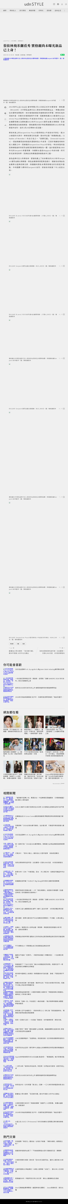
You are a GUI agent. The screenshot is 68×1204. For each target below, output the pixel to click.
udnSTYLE (6, 40)
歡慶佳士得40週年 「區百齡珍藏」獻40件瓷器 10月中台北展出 (37, 1094)
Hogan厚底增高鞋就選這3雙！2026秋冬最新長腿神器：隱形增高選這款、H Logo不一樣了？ (54, 776)
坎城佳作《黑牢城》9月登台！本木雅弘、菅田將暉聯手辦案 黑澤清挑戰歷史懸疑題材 (55, 754)
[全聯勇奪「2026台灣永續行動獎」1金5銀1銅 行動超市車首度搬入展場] (8, 828)
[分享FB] (5, 107)
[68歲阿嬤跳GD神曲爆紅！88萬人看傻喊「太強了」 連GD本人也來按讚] (8, 1171)
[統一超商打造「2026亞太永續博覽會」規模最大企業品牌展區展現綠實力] (8, 846)
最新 (4, 10)
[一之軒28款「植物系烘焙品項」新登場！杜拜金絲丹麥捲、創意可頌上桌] (8, 1068)
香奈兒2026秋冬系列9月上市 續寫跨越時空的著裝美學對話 (35, 688)
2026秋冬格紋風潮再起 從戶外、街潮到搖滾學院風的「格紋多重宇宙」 (40, 697)
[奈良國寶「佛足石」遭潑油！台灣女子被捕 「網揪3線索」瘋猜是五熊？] (8, 1143)
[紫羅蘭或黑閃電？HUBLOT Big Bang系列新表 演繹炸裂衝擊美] (8, 883)
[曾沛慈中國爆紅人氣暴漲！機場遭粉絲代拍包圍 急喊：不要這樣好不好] (8, 976)
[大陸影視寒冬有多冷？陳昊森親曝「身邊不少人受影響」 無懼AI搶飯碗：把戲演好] (8, 1105)
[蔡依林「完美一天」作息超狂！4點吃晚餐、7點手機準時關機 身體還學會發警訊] (8, 1003)
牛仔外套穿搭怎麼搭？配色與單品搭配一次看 (33, 753)
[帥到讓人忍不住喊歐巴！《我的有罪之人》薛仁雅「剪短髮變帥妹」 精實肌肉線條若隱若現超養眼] (8, 1013)
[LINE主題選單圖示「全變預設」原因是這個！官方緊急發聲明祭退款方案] (8, 1040)
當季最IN (20, 40)
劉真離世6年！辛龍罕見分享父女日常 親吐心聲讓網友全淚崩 (37, 1178)
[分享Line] (5, 113)
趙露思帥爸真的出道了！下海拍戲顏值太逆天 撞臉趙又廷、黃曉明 (38, 1150)
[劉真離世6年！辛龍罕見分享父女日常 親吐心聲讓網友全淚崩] (8, 1180)
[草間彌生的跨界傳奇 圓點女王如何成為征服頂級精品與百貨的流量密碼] (8, 939)
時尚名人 (13, 10)
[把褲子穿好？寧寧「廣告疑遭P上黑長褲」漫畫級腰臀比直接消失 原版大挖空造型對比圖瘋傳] (8, 1031)
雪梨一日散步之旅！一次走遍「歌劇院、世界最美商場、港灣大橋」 (39, 1020)
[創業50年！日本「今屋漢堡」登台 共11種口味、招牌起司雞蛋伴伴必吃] (8, 874)
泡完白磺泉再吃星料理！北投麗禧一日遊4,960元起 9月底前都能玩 (39, 862)
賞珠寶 (49, 10)
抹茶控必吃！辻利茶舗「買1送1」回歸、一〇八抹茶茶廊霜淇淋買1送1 (40, 1084)
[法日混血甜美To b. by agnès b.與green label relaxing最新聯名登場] (8, 671)
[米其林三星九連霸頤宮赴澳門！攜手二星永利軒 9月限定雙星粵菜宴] (8, 911)
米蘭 (18, 643)
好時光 (41, 10)
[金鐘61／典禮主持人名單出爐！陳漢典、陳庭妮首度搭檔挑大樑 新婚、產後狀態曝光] (8, 929)
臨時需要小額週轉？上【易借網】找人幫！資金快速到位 (12, 754)
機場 (24, 643)
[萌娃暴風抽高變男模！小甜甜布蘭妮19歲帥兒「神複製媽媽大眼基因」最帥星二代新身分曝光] (8, 994)
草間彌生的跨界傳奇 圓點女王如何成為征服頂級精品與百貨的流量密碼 (40, 936)
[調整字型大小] (5, 125)
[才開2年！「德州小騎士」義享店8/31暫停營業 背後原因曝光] (8, 855)
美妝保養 (32, 10)
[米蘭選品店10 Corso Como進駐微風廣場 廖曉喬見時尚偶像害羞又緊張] (8, 818)
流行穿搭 (22, 10)
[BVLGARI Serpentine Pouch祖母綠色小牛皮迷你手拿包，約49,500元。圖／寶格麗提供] (37, 614)
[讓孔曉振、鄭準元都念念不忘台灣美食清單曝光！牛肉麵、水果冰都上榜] (8, 920)
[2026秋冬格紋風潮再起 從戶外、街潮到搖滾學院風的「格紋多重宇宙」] (8, 699)
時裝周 (11, 643)
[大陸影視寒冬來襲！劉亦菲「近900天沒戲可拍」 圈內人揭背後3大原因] (8, 1162)
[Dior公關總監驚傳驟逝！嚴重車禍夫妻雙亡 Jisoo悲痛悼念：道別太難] (8, 1190)
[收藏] (5, 119)
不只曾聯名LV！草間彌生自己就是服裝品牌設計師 (32, 946)
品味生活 (58, 10)
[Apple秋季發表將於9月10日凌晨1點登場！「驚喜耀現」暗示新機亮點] (8, 1059)
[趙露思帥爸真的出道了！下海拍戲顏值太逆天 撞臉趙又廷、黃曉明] (8, 1153)
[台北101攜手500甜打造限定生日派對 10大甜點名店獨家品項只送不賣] (8, 809)
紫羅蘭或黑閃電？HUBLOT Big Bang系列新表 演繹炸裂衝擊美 (37, 881)
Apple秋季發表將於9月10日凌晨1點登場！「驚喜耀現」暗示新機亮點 (39, 1057)
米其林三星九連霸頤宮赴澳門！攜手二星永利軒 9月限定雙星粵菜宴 (39, 909)
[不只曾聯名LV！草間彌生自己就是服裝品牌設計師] (8, 948)
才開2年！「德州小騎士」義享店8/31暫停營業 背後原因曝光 (37, 853)
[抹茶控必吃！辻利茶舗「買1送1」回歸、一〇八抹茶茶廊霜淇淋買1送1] (8, 1087)
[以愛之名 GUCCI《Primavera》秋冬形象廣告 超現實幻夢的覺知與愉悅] (8, 1124)
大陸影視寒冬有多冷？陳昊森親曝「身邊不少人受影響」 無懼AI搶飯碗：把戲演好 (12, 776)
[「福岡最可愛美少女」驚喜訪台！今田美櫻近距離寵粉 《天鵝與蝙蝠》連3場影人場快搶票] (8, 800)
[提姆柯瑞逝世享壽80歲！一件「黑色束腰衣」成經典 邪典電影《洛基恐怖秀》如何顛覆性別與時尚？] (8, 892)
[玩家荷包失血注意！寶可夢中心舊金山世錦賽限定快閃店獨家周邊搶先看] (8, 1050)
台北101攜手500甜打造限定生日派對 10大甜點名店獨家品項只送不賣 (39, 807)
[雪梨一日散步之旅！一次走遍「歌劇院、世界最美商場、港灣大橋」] (8, 1022)
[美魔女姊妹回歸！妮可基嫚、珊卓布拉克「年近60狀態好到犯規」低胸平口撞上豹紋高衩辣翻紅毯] (8, 985)
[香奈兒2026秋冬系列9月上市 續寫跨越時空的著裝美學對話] (8, 690)
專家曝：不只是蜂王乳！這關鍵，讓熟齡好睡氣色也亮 (12, 730)
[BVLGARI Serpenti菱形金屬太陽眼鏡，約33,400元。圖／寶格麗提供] (37, 242)
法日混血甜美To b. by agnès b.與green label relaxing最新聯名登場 (39, 669)
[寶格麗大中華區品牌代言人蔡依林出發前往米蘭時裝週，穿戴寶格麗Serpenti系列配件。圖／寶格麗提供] (34, 78)
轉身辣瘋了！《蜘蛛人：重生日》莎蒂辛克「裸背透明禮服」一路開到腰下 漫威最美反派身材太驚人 (34, 731)
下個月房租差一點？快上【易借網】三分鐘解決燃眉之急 (54, 731)
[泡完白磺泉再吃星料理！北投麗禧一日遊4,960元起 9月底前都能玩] (8, 865)
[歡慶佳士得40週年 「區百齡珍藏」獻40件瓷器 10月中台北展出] (8, 1096)
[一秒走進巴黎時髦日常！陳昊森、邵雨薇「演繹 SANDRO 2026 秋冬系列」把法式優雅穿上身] (8, 681)
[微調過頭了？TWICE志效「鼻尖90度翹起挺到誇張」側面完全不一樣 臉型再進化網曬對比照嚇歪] (8, 966)
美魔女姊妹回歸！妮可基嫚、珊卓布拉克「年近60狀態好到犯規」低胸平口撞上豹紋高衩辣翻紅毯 (33, 776)
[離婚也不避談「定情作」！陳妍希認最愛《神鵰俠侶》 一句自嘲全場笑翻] (8, 957)
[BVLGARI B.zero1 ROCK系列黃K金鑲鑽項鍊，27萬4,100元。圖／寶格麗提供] (37, 194)
